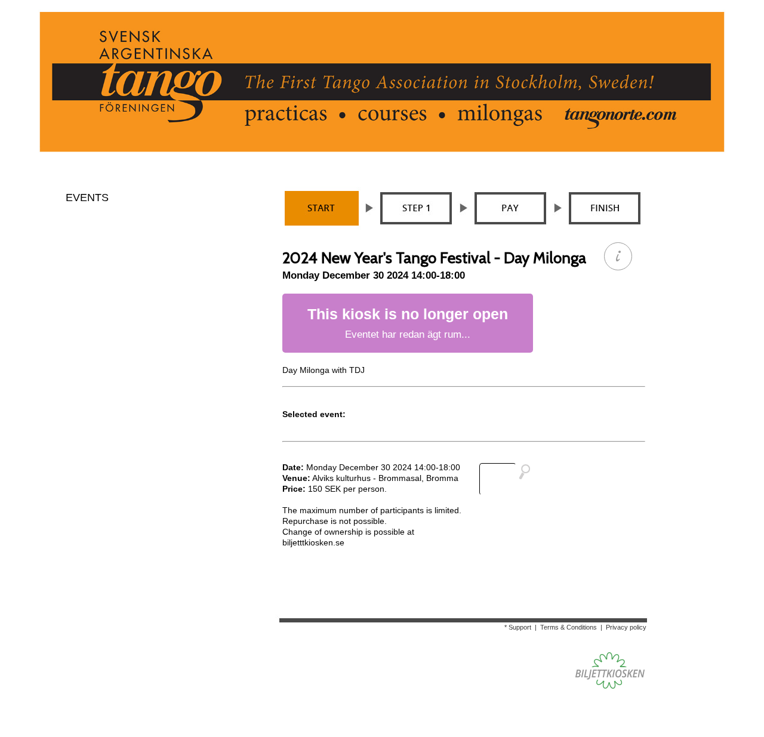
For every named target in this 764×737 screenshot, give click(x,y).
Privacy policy (626, 627)
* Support (517, 627)
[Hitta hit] (510, 479)
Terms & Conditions (568, 627)
